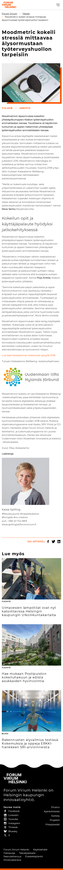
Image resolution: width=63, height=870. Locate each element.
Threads (13, 827)
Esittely (55, 815)
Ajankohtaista (52, 811)
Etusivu (55, 807)
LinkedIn (59, 541)
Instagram (14, 823)
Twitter (53, 541)
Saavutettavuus (12, 856)
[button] (57, 5)
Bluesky (12, 831)
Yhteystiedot (52, 824)
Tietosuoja (9, 853)
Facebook (48, 541)
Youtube (13, 819)
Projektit (55, 820)
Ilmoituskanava (12, 859)
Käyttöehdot (40, 849)
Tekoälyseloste (27, 853)
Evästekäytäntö (34, 856)
